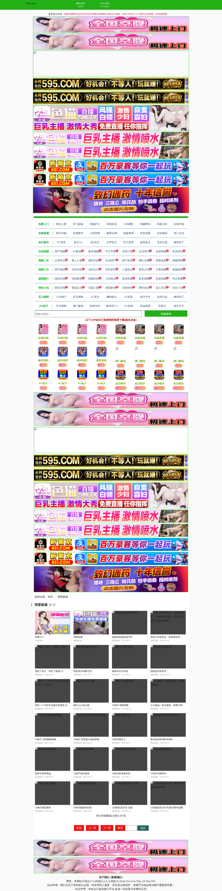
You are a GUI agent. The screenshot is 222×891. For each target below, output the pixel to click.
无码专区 (77, 269)
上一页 (92, 828)
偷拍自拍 (60, 278)
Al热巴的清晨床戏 (121, 773)
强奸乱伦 (93, 269)
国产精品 (60, 269)
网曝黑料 (177, 260)
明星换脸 (161, 260)
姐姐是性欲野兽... (159, 671)
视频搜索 (166, 314)
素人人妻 (77, 260)
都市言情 (60, 287)
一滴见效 (43, 364)
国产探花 (127, 260)
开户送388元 (120, 387)
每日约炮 (120, 342)
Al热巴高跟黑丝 (158, 773)
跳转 (143, 828)
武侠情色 (127, 287)
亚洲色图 (127, 278)
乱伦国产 (110, 260)
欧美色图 (144, 278)
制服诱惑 (177, 269)
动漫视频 (161, 251)
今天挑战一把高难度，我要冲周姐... (168, 705)
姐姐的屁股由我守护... (123, 637)
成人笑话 (161, 287)
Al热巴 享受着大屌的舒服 (86, 739)
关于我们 (104, 877)
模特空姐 (93, 260)
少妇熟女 (110, 278)
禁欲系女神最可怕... (83, 671)
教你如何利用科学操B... (162, 739)
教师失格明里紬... (44, 773)
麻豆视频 (93, 251)
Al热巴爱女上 (119, 739)
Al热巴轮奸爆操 (81, 773)
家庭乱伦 (77, 287)
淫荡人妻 (93, 287)
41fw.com (30, 3)
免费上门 (43, 342)
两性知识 (144, 287)
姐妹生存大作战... (121, 671)
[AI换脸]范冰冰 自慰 (122, 807)
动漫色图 (161, 278)
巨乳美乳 (110, 269)
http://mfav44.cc (104, 6)
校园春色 (110, 287)
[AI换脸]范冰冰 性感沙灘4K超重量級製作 (171, 807)
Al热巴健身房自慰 (82, 807)
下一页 (107, 828)
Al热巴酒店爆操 (43, 807)
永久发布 (104, 3)
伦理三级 (127, 251)
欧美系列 (177, 251)
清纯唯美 (77, 278)
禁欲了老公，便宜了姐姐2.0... (50, 671)
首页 (50, 596)
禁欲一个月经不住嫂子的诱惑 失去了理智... (56, 705)
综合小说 (177, 287)
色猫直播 (78, 637)
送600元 (120, 365)
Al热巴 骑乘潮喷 (120, 705)
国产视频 (60, 251)
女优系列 (144, 251)
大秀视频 (161, 269)
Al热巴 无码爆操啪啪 (45, 739)
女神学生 (60, 260)
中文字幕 (110, 251)
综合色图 (177, 278)
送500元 (43, 387)
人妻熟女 (127, 269)
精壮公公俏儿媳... (82, 705)
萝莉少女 (144, 269)
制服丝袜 (93, 278)
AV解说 (76, 251)
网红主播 (144, 260)
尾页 (120, 828)
